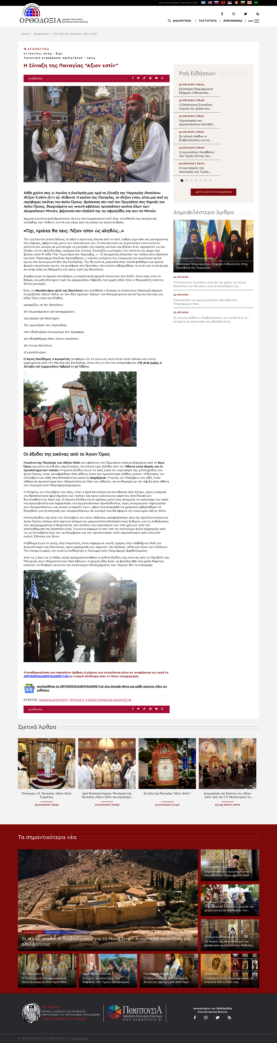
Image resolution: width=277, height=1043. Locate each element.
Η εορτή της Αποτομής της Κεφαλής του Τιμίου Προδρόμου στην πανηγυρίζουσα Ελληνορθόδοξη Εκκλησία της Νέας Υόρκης (108, 980)
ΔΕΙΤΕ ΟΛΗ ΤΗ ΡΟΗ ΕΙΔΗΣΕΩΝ (213, 192)
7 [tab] (210, 180)
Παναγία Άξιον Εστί (53, 699)
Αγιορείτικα (40, 34)
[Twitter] (241, 14)
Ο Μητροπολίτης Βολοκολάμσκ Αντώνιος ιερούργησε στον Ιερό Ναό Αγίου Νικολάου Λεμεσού (166, 980)
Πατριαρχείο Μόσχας (156, 973)
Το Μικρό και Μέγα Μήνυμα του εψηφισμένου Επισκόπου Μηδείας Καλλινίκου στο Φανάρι (228, 943)
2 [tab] (186, 180)
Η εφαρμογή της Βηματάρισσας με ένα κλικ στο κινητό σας (229, 980)
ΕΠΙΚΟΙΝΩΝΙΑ (233, 20)
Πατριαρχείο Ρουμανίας (219, 902)
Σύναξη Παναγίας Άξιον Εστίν (108, 699)
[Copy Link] (144, 78)
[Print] (150, 78)
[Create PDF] (162, 78)
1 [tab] (182, 180)
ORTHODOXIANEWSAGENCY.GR (46, 676)
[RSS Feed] (253, 14)
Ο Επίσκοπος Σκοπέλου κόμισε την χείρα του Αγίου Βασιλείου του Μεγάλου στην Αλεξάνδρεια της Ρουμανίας (229, 908)
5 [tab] (200, 180)
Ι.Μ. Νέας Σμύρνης (33, 973)
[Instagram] (229, 14)
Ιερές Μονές (53, 932)
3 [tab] (191, 180)
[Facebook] (217, 14)
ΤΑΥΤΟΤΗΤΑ (208, 20)
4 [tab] (196, 180)
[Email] (156, 78)
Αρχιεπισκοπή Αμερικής (97, 973)
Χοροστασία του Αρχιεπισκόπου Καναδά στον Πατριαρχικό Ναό (227, 873)
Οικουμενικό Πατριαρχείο (220, 867)
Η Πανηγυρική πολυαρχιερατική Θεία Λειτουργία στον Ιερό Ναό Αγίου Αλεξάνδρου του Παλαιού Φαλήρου (44, 980)
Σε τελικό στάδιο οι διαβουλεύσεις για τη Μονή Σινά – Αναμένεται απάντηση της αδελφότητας (106, 941)
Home (25, 34)
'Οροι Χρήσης (79, 1038)
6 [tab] (205, 180)
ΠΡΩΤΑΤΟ (77, 699)
